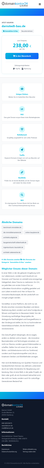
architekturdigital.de (10, 237)
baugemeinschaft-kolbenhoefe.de (14, 242)
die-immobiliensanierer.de (12, 232)
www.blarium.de (7, 425)
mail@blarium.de (7, 428)
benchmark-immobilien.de (12, 227)
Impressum (5, 449)
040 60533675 (7, 423)
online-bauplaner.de (32, 232)
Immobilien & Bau (11, 31)
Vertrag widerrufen (29, 451)
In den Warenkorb (23, 56)
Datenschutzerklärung (9, 451)
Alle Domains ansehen (11, 259)
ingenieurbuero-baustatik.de (13, 247)
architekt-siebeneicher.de (11, 252)
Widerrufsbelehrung (29, 449)
